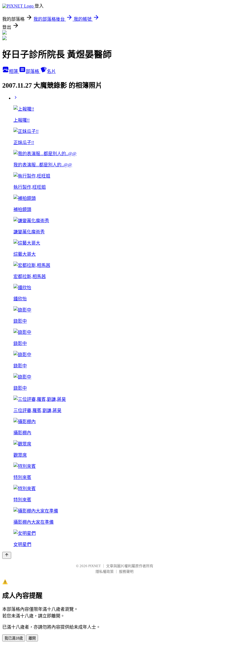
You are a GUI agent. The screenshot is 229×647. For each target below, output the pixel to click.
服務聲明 (126, 571)
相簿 (14, 71)
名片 (51, 71)
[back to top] (6, 555)
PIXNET (94, 566)
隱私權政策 (105, 571)
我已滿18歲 (13, 638)
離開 (32, 638)
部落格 (33, 71)
